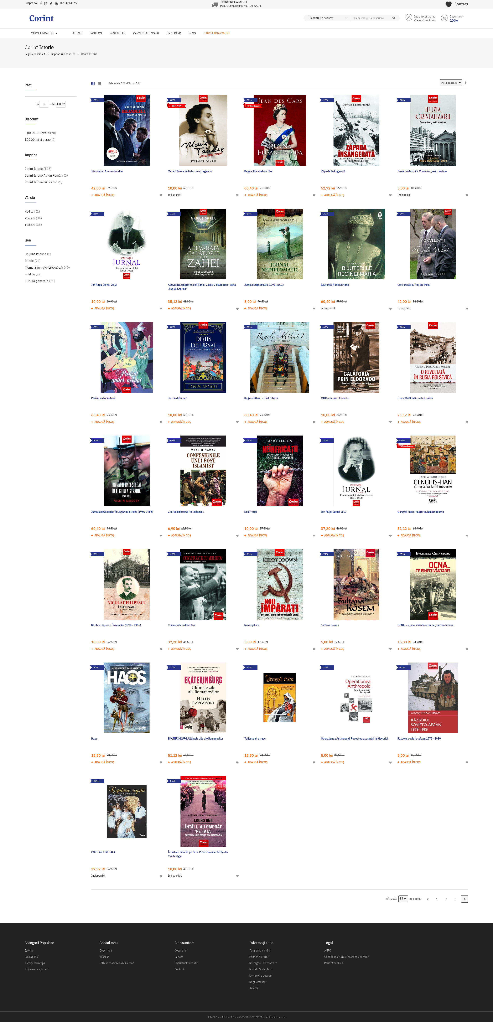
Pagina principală (35, 54)
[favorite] (448, 3)
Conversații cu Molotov (181, 625)
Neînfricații (250, 512)
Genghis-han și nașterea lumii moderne (420, 512)
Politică (33, 274)
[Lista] (99, 82)
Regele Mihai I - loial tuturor (261, 398)
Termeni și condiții (260, 950)
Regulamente (257, 982)
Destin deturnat (177, 398)
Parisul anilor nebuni (103, 398)
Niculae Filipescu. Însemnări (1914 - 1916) (116, 625)
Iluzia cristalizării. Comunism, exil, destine (422, 171)
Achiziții (253, 988)
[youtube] (57, 3)
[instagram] (46, 3)
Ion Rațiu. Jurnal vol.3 (104, 284)
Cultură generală (40, 281)
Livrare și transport (260, 975)
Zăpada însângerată (333, 171)
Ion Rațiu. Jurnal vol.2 (333, 512)
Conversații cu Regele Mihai (413, 284)
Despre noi (31, 3)
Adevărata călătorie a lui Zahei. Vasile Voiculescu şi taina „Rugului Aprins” (202, 287)
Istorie (32, 261)
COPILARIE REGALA (103, 852)
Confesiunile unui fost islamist (186, 512)
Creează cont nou (424, 20)
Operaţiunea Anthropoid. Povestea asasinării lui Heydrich (354, 738)
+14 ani (32, 211)
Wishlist (104, 957)
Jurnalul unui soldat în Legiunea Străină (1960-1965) (122, 512)
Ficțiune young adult (37, 969)
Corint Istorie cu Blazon (43, 182)
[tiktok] (52, 3)
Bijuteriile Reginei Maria (335, 284)
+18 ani (33, 225)
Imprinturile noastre (63, 54)
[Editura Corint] (41, 20)
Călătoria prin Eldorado (335, 398)
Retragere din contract (263, 963)
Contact (461, 4)
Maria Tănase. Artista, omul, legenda (190, 171)
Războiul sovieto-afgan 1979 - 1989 (419, 738)
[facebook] (42, 3)
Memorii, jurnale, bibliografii (47, 267)
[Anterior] (427, 899)
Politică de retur (258, 957)
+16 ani (33, 218)
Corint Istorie (38, 169)
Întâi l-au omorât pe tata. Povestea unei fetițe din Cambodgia (198, 854)
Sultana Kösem (330, 625)
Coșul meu (106, 950)
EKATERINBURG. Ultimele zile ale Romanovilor (195, 738)
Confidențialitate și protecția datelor (346, 957)
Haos (94, 738)
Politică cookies (333, 963)
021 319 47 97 (68, 3)
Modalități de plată (260, 969)
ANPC (327, 950)
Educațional (32, 957)
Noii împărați (251, 625)
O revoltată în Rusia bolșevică (415, 398)
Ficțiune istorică (38, 254)
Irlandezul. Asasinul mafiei (107, 171)
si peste (40, 139)
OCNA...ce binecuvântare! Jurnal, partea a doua (425, 625)
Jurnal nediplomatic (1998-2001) (264, 284)
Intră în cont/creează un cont (117, 963)
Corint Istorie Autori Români (46, 175)
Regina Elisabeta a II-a (258, 171)
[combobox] (381, 18)
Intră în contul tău (424, 16)
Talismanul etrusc (255, 738)
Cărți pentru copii (35, 963)
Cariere (178, 957)
